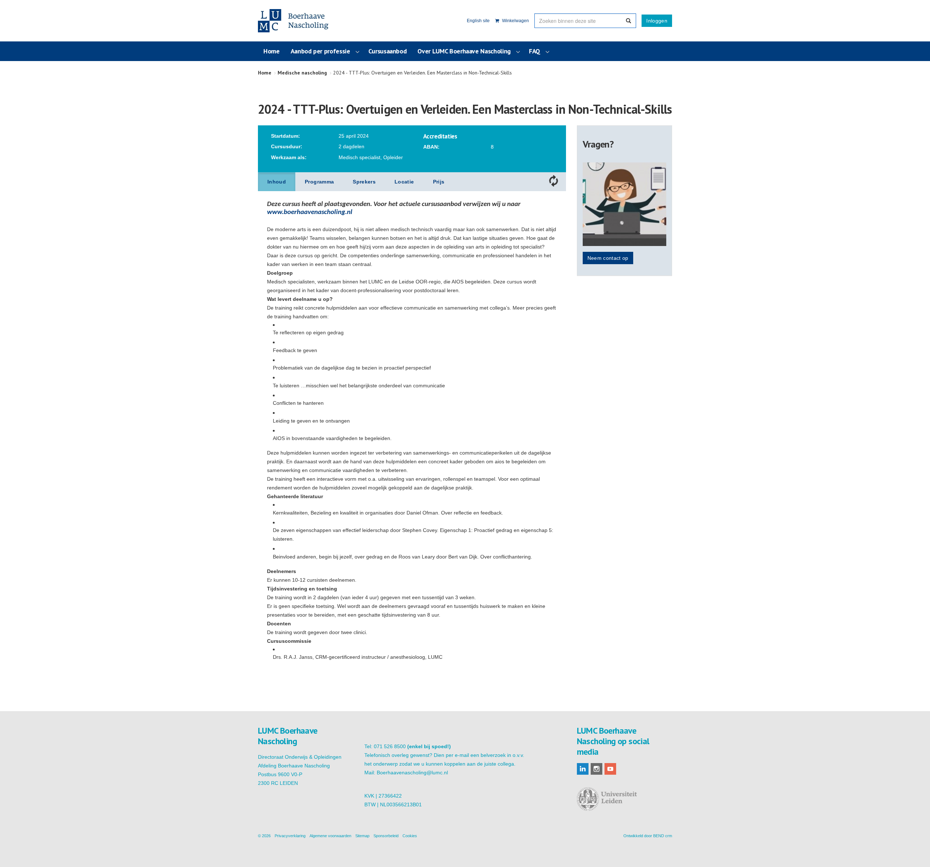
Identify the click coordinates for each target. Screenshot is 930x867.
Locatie (404, 182)
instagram (596, 769)
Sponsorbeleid (386, 836)
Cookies (410, 836)
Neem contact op (607, 258)
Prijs (439, 182)
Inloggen (656, 21)
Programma (319, 182)
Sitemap (362, 836)
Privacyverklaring (290, 836)
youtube (610, 769)
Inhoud (276, 182)
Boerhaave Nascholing (294, 20)
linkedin (583, 769)
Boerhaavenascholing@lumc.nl (412, 772)
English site (478, 20)
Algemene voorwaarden (330, 836)
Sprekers (364, 182)
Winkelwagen (515, 21)
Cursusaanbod (387, 51)
